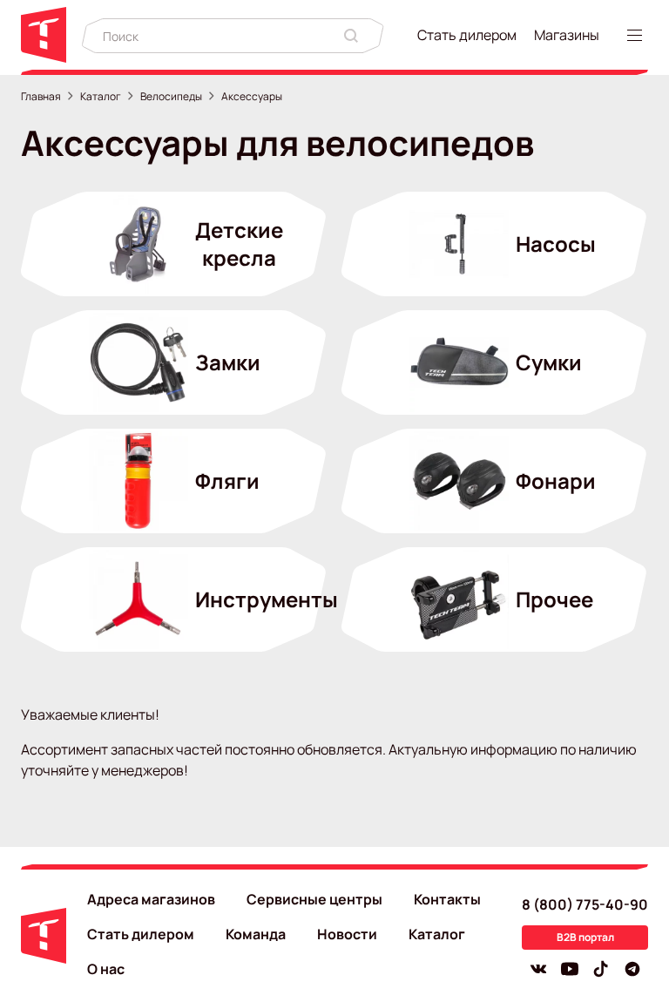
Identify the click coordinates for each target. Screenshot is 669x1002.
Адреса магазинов (151, 899)
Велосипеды (171, 96)
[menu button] (637, 35)
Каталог (100, 96)
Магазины (566, 34)
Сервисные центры (314, 899)
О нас (106, 969)
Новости (347, 934)
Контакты (447, 899)
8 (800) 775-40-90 (585, 904)
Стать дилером (467, 34)
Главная (41, 96)
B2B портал (585, 937)
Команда (256, 934)
